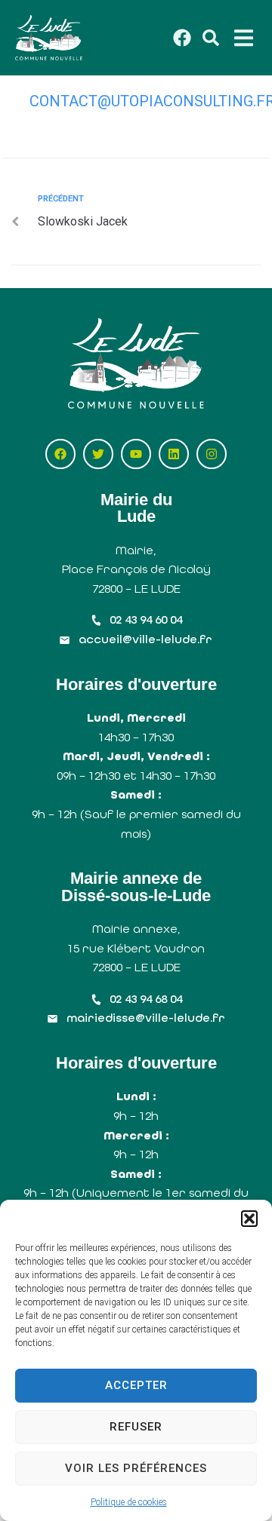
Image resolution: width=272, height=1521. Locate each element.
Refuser (136, 1427)
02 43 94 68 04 (146, 999)
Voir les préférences (136, 1468)
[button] (249, 1218)
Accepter (136, 1385)
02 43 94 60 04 (146, 619)
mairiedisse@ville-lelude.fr (145, 1017)
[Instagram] (211, 454)
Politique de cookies (129, 1502)
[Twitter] (98, 454)
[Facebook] (60, 454)
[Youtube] (136, 454)
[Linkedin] (174, 454)
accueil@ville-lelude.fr (145, 639)
